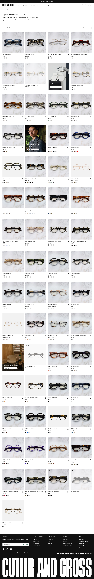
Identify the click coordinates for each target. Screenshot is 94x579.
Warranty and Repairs (67, 545)
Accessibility (81, 545)
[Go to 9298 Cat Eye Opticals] (35, 229)
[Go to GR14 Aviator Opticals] (35, 104)
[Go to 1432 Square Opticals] (13, 42)
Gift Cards (65, 549)
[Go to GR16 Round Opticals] (81, 104)
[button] (79, 5)
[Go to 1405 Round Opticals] (81, 292)
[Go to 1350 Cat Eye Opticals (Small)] (35, 385)
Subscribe (25, 544)
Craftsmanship (36, 541)
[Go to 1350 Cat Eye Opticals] (13, 385)
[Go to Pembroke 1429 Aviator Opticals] (58, 42)
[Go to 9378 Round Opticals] (13, 292)
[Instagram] (7, 549)
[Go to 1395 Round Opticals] (13, 416)
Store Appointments (67, 543)
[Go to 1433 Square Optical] (35, 42)
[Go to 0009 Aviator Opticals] (58, 323)
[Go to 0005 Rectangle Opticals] (13, 323)
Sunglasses (24, 5)
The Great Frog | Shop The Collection (47, 1)
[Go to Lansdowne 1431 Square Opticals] (35, 73)
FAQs (49, 541)
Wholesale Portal (51, 547)
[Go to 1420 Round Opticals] (35, 292)
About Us (58, 5)
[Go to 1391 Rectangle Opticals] (58, 197)
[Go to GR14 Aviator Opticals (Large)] (13, 104)
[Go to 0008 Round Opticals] (58, 292)
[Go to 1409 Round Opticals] (35, 261)
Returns (49, 545)
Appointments (51, 5)
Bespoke (65, 541)
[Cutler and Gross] (47, 567)
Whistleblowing (82, 543)
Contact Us (50, 539)
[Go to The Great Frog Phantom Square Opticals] (35, 479)
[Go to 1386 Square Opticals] (58, 135)
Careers (34, 547)
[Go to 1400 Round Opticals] (35, 323)
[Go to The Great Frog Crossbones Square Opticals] (81, 447)
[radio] (3, 58)
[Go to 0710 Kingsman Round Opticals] (58, 229)
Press (34, 549)
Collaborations (31, 5)
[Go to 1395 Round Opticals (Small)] (81, 197)
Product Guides (66, 547)
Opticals (18, 5)
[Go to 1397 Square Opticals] (13, 166)
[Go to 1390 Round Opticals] (81, 135)
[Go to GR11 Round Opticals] (58, 166)
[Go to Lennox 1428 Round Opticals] (81, 73)
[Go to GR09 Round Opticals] (81, 261)
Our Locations (36, 543)
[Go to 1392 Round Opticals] (81, 385)
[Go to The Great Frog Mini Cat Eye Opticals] (13, 479)
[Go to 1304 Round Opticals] (81, 354)
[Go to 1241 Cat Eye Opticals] (58, 354)
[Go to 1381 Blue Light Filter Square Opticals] (81, 323)
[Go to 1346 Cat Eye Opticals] (13, 197)
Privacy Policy (81, 539)
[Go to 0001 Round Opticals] (81, 166)
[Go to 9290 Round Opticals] (13, 261)
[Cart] (91, 5)
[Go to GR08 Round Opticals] (58, 447)
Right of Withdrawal (83, 547)
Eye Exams (65, 539)
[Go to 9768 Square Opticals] (81, 416)
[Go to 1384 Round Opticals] (13, 510)
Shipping (50, 543)
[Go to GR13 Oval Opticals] (58, 104)
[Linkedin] (11, 549)
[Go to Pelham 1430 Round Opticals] (13, 73)
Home (3, 9)
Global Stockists (36, 545)
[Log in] (88, 5)
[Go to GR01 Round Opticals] (13, 447)
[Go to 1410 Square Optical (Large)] (58, 479)
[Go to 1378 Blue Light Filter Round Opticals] (35, 197)
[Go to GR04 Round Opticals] (35, 447)
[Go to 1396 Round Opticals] (35, 416)
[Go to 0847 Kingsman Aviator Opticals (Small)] (81, 42)
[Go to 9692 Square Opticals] (58, 416)
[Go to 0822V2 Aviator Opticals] (35, 354)
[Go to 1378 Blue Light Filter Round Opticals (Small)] (13, 229)
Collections (38, 5)
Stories (44, 5)
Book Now (7, 368)
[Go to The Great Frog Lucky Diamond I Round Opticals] (81, 229)
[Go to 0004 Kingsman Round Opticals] (35, 166)
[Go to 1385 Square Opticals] (58, 385)
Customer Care (51, 536)
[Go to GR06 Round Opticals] (58, 261)
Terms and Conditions (83, 541)
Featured (85, 27)
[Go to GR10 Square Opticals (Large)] (13, 135)
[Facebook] (3, 549)
